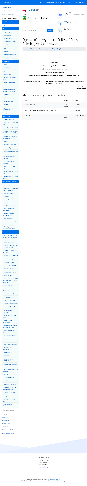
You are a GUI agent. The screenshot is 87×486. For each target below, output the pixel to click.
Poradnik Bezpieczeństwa (11, 221)
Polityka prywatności (8, 430)
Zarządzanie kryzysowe (10, 205)
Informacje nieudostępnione (11, 255)
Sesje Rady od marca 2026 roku (10, 123)
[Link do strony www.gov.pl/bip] (25, 10)
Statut (5, 98)
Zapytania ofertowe (9, 392)
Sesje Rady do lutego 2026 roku (10, 167)
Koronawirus (7, 185)
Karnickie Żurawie (8, 268)
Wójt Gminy (7, 32)
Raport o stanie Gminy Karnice (9, 83)
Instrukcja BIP (62, 2)
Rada (5, 48)
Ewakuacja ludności (9, 193)
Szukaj (50, 30)
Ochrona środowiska (9, 294)
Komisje (6, 51)
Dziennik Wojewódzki (8, 14)
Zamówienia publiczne (10, 384)
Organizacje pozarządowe (11, 303)
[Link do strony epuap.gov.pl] (33, 10)
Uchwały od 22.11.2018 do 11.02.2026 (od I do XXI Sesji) (10, 132)
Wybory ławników (9, 377)
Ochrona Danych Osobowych (8, 289)
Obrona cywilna (8, 196)
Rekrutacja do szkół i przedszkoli (9, 348)
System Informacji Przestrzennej (8, 108)
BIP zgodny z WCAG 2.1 (54, 479)
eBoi (65, 21)
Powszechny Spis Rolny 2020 (9, 316)
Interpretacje (7, 67)
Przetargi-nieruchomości (10, 335)
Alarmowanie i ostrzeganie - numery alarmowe (10, 189)
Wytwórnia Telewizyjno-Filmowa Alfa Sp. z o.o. (55, 481)
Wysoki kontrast (79, 2)
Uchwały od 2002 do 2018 (11, 128)
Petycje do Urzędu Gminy (10, 307)
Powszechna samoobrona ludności (10, 200)
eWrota (66, 28)
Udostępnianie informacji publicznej (10, 365)
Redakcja (4, 414)
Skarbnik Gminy (8, 38)
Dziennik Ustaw (6, 7)
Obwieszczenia (8, 285)
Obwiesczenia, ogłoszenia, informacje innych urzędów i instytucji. (10, 280)
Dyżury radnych (8, 148)
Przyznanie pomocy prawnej (8, 340)
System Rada (67, 12)
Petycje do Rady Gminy (10, 144)
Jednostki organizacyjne (10, 265)
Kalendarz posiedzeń (9, 119)
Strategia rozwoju (8, 101)
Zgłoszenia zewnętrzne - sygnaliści (10, 400)
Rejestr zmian (5, 420)
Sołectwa (6, 355)
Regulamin (6, 94)
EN (40, 2)
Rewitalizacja (7, 352)
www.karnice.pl (43, 467)
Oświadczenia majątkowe (10, 58)
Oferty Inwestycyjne (9, 300)
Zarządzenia (7, 113)
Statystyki (5, 426)
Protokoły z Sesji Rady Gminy (9, 78)
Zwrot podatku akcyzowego (7, 405)
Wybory (6, 374)
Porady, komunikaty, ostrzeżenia (9, 209)
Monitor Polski (6, 11)
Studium (6, 104)
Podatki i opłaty (8, 74)
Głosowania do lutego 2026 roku (9, 157)
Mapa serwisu (6, 417)
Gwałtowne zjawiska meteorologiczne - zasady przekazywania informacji (10, 226)
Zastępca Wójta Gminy (10, 41)
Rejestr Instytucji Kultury (10, 344)
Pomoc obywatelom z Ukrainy (9, 331)
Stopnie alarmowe (8, 218)
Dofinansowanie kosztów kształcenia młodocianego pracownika (10, 237)
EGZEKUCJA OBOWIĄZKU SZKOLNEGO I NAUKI (10, 246)
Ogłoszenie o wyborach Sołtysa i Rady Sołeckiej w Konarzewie (56, 49)
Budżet (5, 64)
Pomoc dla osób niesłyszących (7, 321)
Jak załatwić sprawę (9, 262)
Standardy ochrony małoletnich (8, 360)
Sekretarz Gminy (8, 35)
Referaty (6, 45)
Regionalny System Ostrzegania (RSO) (8, 214)
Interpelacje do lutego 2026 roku (9, 162)
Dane (5, 25)
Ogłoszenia (7, 297)
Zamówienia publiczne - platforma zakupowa (9, 388)
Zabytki (6, 381)
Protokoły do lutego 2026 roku (10, 172)
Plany (5, 71)
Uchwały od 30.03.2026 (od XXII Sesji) (9, 137)
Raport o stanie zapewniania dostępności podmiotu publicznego (9, 89)
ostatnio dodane (38, 24)
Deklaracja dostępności (8, 433)
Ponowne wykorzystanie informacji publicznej (10, 326)
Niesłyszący (70, 2)
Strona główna (7, 2)
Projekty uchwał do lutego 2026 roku (10, 177)
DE (43, 2)
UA (37, 2)
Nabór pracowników (9, 275)
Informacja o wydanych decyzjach (9, 251)
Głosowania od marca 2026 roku (10, 152)
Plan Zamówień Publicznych (7, 311)
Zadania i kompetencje (10, 54)
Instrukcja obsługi (8, 259)
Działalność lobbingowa (10, 242)
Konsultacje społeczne (10, 272)
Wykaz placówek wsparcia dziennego (10, 370)
